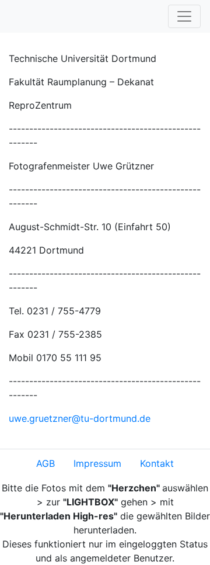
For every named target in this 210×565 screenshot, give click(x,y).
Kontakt (157, 463)
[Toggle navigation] (184, 16)
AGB (45, 463)
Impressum (97, 463)
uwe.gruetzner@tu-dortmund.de (79, 418)
